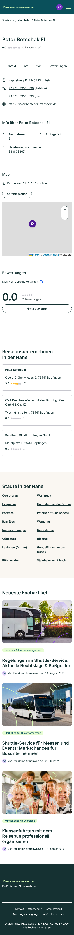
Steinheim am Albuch (51, 560)
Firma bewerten (37, 308)
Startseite (8, 20)
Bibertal (42, 539)
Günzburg (9, 539)
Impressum (57, 914)
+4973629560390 (21, 88)
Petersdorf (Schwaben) (53, 513)
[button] (59, 7)
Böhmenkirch (11, 560)
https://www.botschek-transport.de (33, 104)
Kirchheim (24, 20)
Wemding (43, 521)
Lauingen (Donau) (14, 547)
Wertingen (44, 495)
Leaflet (35, 254)
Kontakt (19, 908)
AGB (45, 914)
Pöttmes (8, 513)
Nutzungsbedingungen (26, 914)
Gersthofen (10, 495)
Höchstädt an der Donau (54, 504)
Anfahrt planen (17, 194)
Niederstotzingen (14, 530)
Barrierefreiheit (53, 908)
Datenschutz (34, 908)
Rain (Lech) (10, 521)
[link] (37, 377)
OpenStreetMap (51, 254)
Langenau (9, 504)
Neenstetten (45, 530)
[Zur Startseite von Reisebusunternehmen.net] (18, 7)
